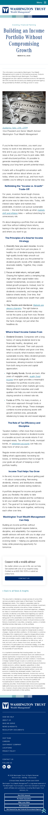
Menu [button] (39, 2)
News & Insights (9, 726)
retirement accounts (21, 443)
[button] (4, 766)
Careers (6, 741)
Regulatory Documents (13, 730)
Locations (7, 748)
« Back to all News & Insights (15, 591)
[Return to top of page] (44, 810)
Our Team (6, 738)
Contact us (24, 578)
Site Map (24, 778)
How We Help (8, 717)
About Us (6, 720)
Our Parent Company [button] (11, 744)
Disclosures (32, 778)
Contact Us (7, 759)
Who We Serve (8, 723)
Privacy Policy (9, 751)
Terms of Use (16, 778)
